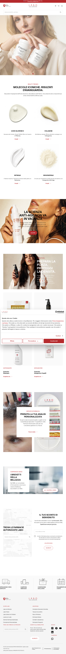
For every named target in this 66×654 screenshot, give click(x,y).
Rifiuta (12, 341)
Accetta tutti (54, 341)
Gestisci (58, 336)
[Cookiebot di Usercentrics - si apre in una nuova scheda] (56, 312)
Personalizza (32, 341)
